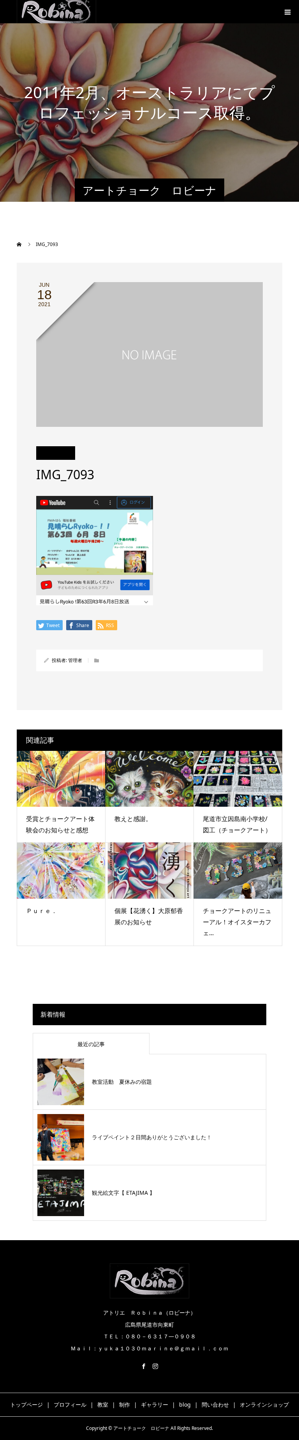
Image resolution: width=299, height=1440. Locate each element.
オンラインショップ (264, 1404)
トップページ (26, 1404)
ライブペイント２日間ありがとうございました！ (152, 1137)
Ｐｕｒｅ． (41, 910)
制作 (124, 1404)
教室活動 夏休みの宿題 (122, 1081)
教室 (102, 1404)
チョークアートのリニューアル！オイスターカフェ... (237, 921)
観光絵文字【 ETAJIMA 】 (123, 1192)
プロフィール (70, 1404)
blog (185, 1404)
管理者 (75, 660)
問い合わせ (215, 1404)
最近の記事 (91, 1044)
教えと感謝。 (133, 818)
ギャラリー (154, 1404)
